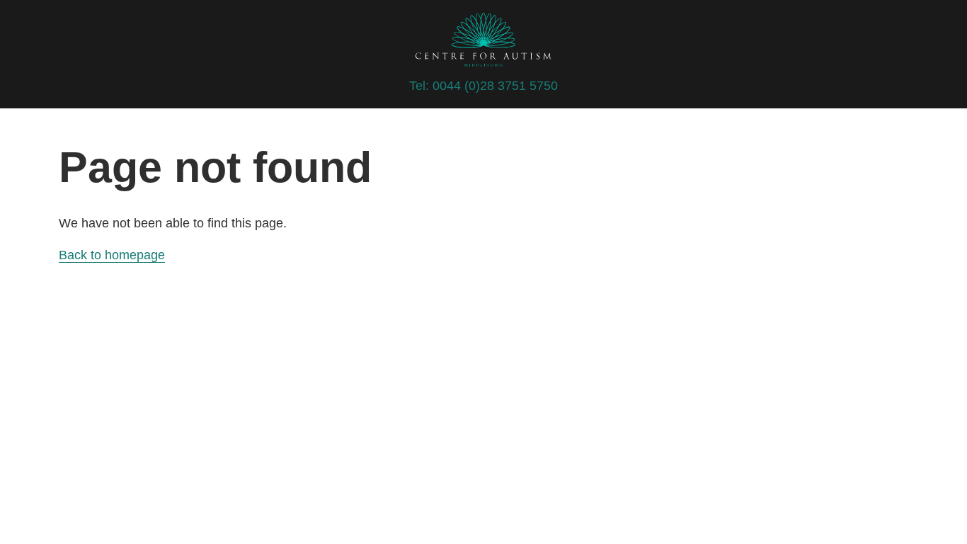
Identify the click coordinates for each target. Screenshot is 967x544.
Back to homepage (112, 255)
